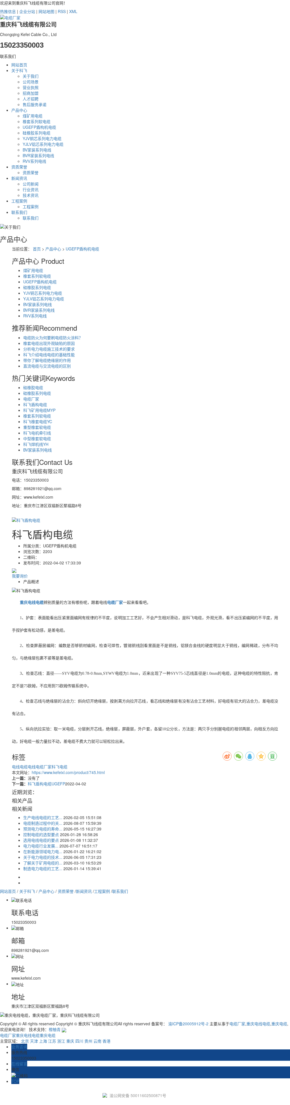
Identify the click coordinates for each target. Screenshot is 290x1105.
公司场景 (31, 82)
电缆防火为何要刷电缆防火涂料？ (53, 337)
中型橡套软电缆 (37, 438)
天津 (34, 1041)
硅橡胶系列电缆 (36, 133)
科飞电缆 (59, 766)
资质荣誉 (19, 167)
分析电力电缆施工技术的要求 (49, 349)
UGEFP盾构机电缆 (39, 127)
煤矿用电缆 (32, 116)
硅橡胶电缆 (33, 387)
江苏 (52, 1041)
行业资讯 (31, 189)
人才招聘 (31, 99)
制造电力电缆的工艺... (42, 868)
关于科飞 (19, 70)
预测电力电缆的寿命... (42, 829)
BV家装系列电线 (37, 150)
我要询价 (20, 576)
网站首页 (19, 65)
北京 (25, 1041)
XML (73, 11)
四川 (79, 1041)
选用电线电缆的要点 (41, 840)
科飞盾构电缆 (35, 404)
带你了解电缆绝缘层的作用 (47, 360)
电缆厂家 (31, 399)
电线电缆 (20, 766)
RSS (62, 11)
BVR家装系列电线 (38, 155)
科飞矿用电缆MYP (39, 410)
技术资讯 (31, 195)
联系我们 (19, 212)
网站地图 (46, 11)
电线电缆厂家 (40, 766)
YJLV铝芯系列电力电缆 (43, 144)
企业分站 (27, 11)
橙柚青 (55, 1029)
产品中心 (19, 110)
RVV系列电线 (34, 161)
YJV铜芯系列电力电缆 (42, 138)
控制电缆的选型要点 (41, 834)
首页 (37, 249)
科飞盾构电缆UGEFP (46, 783)
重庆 (70, 1041)
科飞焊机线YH (35, 444)
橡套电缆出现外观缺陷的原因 (49, 343)
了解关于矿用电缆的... (42, 863)
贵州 (88, 1041)
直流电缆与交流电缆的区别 (47, 366)
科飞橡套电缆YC (37, 421)
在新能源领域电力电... (42, 851)
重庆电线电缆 (258, 1023)
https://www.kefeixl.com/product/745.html (68, 772)
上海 (43, 1041)
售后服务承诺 (34, 104)
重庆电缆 (279, 1023)
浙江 (61, 1041)
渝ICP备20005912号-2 (188, 1023)
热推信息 (8, 11)
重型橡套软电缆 (37, 427)
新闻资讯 (19, 178)
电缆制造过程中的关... (42, 823)
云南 (97, 1041)
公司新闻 (31, 184)
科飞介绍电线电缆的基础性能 (49, 354)
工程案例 (19, 201)
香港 (106, 1041)
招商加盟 (31, 93)
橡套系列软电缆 (36, 121)
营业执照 (31, 87)
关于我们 (31, 76)
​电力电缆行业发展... (40, 846)
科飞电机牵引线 (37, 433)
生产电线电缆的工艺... (42, 817)
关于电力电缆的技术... (42, 857)
